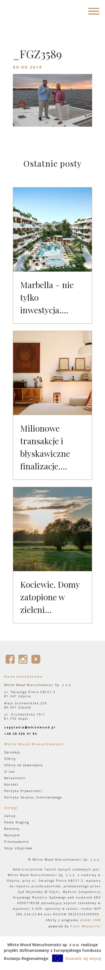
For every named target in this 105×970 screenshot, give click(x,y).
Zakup (10, 816)
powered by (74, 926)
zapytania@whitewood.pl (29, 727)
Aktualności (15, 778)
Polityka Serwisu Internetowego (33, 797)
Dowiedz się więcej (83, 958)
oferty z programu (73, 920)
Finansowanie (16, 842)
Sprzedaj (12, 752)
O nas (9, 772)
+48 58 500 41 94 (20, 734)
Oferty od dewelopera (23, 765)
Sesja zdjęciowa (18, 848)
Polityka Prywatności (23, 791)
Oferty (10, 759)
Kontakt (11, 784)
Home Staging (16, 822)
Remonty (12, 829)
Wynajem (12, 835)
